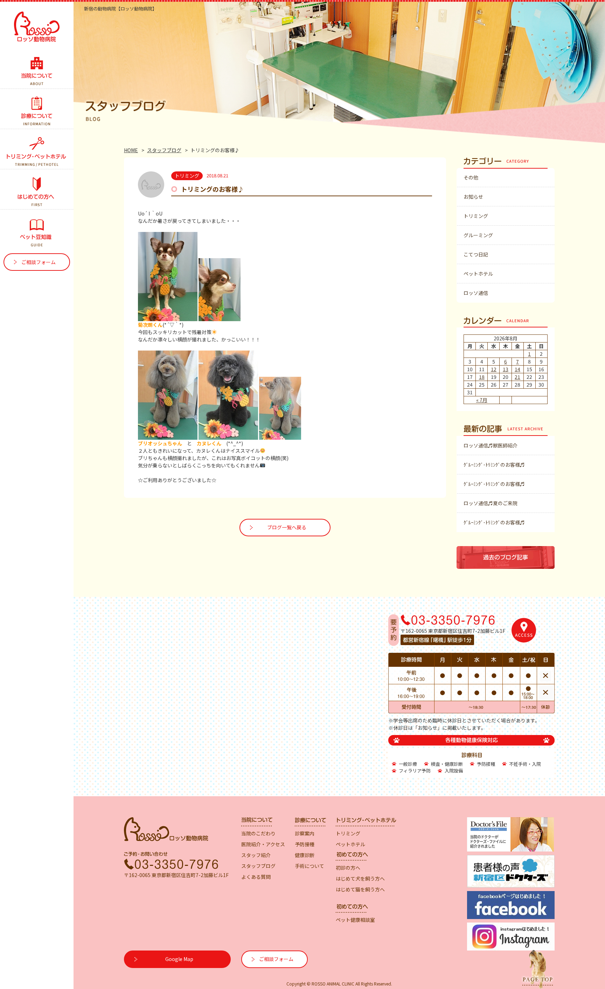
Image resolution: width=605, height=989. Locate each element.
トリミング (476, 215)
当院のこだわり (258, 833)
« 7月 (481, 399)
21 (517, 376)
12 (493, 369)
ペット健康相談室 (355, 919)
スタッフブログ (164, 150)
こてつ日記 (476, 254)
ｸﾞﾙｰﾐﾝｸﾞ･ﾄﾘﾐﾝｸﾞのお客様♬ (494, 464)
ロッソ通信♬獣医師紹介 (490, 445)
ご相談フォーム (38, 262)
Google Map (179, 958)
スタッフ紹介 (256, 855)
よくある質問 (256, 876)
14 (517, 369)
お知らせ (473, 196)
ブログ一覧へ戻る (286, 527)
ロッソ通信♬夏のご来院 (490, 503)
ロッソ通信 (476, 292)
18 (482, 376)
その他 (471, 177)
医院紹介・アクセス (263, 844)
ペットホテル (478, 273)
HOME (131, 150)
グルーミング (478, 235)
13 (505, 369)
